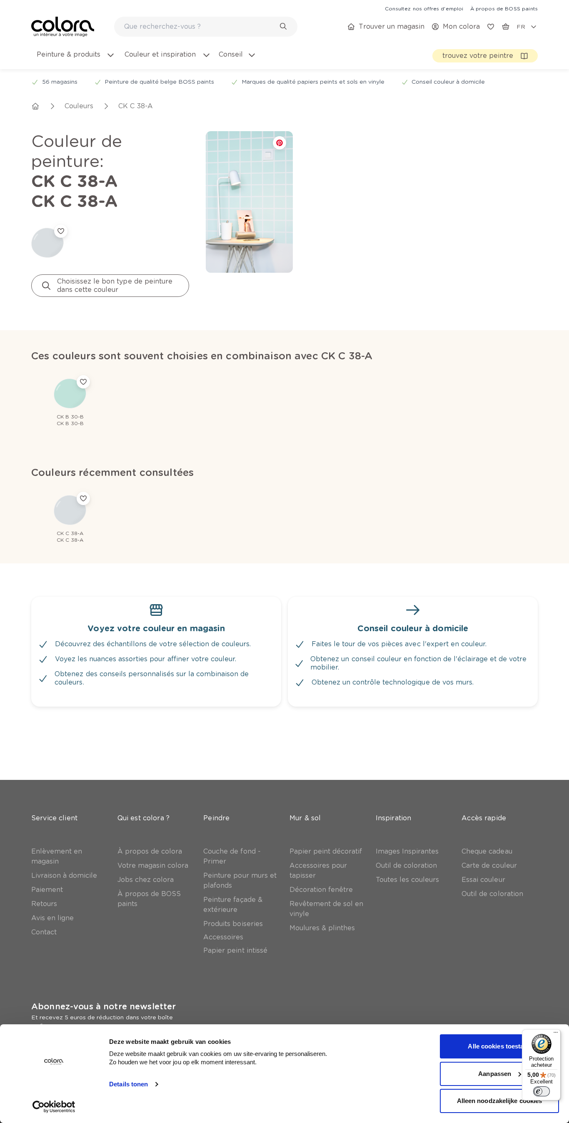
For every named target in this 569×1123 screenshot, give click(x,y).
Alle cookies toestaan (499, 1046)
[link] (424, 8)
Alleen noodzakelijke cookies (499, 1100)
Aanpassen (494, 1073)
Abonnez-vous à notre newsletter (103, 1006)
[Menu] (556, 1034)
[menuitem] (75, 59)
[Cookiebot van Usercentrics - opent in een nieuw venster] (53, 1107)
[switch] (541, 1091)
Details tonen (128, 1084)
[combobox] (205, 27)
